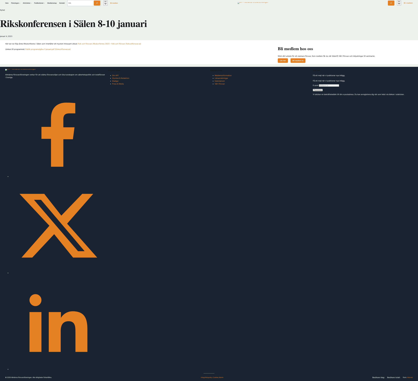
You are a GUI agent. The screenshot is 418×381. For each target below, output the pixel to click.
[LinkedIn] (57, 369)
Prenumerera (318, 90)
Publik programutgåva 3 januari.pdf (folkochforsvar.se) (48, 49)
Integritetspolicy (206, 377)
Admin (221, 377)
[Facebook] (57, 176)
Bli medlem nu (298, 61)
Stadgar (115, 81)
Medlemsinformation (223, 75)
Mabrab (410, 377)
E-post (315, 85)
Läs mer (283, 61)
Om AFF (115, 75)
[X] (57, 273)
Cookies (215, 377)
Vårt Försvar (220, 84)
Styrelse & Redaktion (120, 78)
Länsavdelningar (221, 78)
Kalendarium (220, 81)
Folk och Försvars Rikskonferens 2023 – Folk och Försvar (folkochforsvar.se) (109, 44)
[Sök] (97, 3)
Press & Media (118, 84)
